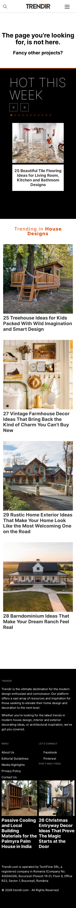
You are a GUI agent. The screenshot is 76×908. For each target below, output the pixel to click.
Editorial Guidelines (15, 758)
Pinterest (49, 758)
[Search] (5, 7)
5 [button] (27, 116)
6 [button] (31, 116)
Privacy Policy (11, 771)
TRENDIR (38, 6)
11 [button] (50, 116)
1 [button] (11, 116)
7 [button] (35, 116)
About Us (8, 752)
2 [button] (15, 116)
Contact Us (9, 777)
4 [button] (23, 116)
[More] (68, 9)
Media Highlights (13, 765)
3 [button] (19, 116)
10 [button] (46, 116)
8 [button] (39, 116)
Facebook (50, 752)
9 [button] (42, 116)
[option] (38, 157)
